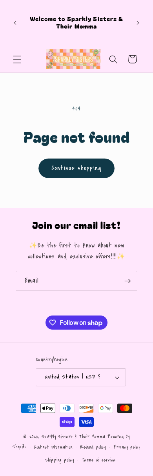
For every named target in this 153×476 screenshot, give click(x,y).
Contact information (53, 447)
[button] (17, 59)
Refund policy (93, 447)
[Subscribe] (127, 281)
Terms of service (98, 460)
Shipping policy (59, 460)
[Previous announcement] (15, 22)
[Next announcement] (138, 22)
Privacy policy (126, 447)
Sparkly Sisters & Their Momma (74, 436)
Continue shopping (76, 168)
